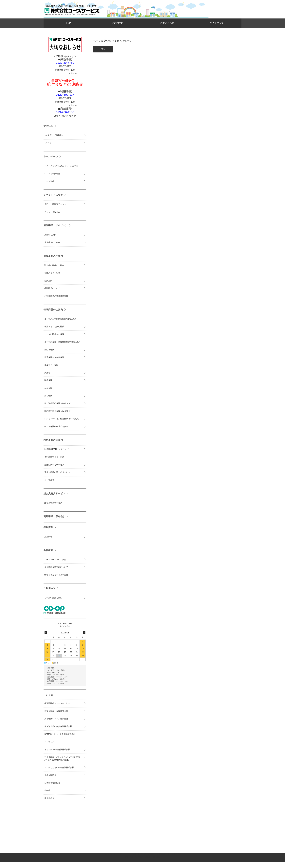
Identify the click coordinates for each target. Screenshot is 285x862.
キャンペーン (51, 156)
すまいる (48, 126)
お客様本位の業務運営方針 (56, 296)
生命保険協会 (50, 775)
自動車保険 (49, 349)
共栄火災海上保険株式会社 (56, 711)
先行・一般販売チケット (55, 204)
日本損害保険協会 (52, 783)
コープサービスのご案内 (55, 559)
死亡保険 (48, 395)
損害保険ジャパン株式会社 (56, 719)
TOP (68, 23)
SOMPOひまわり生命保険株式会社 (59, 734)
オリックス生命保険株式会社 (57, 749)
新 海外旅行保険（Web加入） (58, 403)
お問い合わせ (167, 23)
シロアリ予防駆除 (52, 173)
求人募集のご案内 (52, 242)
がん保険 (48, 388)
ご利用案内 (118, 23)
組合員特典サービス (54, 493)
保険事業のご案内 (53, 256)
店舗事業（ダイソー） (56, 225)
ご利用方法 (50, 588)
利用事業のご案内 (53, 440)
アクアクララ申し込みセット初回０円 (61, 166)
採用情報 (48, 527)
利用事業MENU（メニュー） (57, 449)
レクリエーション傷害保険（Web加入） (62, 419)
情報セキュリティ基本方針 (56, 575)
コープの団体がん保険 (54, 334)
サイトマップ (217, 23)
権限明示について (52, 288)
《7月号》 (48, 143)
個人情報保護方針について (56, 567)
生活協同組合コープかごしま (57, 703)
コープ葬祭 (49, 480)
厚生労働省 (49, 798)
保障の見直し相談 (52, 273)
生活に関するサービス (54, 465)
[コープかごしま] (54, 613)
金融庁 (47, 790)
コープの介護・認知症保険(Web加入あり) (62, 342)
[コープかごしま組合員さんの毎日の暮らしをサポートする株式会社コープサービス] (72, 16)
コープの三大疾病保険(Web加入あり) (61, 319)
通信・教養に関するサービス (57, 472)
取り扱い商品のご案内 (54, 265)
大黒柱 (47, 373)
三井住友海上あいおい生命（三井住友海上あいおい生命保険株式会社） (63, 758)
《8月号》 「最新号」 (54, 135)
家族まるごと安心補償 (54, 326)
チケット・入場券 (53, 194)
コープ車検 (49, 181)
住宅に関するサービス (54, 457)
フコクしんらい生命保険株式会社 (59, 767)
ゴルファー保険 (51, 365)
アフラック (49, 742)
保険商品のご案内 (53, 309)
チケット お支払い (52, 212)
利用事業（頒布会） (54, 516)
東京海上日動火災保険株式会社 (58, 726)
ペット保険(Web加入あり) (56, 426)
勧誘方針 (48, 281)
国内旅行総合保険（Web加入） (58, 411)
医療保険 (48, 380)
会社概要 (48, 550)
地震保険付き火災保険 (54, 357)
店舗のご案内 (50, 235)
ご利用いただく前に (53, 597)
